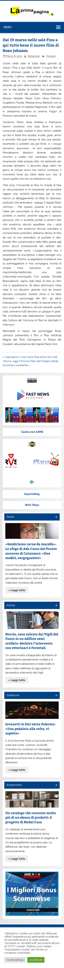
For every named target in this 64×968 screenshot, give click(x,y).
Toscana (50, 56)
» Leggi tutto (16, 590)
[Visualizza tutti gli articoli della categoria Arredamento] (55, 785)
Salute (10, 516)
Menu (8, 27)
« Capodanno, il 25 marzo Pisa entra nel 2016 (30, 357)
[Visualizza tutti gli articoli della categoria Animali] (55, 605)
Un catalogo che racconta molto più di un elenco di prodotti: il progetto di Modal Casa (30, 817)
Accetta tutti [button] (36, 960)
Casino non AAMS (32, 431)
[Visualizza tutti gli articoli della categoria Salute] (55, 517)
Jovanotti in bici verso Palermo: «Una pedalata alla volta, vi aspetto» (30, 728)
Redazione (34, 56)
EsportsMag (32, 494)
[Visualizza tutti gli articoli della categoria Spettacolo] (55, 695)
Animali (11, 605)
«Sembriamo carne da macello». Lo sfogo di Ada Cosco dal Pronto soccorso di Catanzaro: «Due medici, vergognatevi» (31, 551)
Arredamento (14, 784)
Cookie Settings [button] (15, 960)
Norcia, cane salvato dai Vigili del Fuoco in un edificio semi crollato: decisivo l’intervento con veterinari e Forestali (31, 641)
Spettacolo (13, 695)
